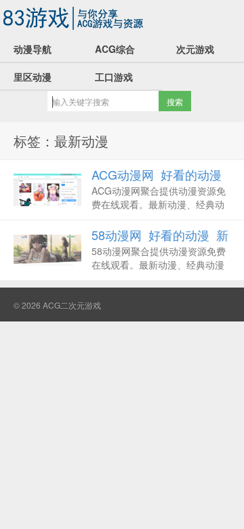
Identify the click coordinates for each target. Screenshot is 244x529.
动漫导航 (33, 49)
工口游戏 (114, 76)
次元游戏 (195, 49)
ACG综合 (115, 49)
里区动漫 (33, 76)
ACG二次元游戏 (74, 17)
